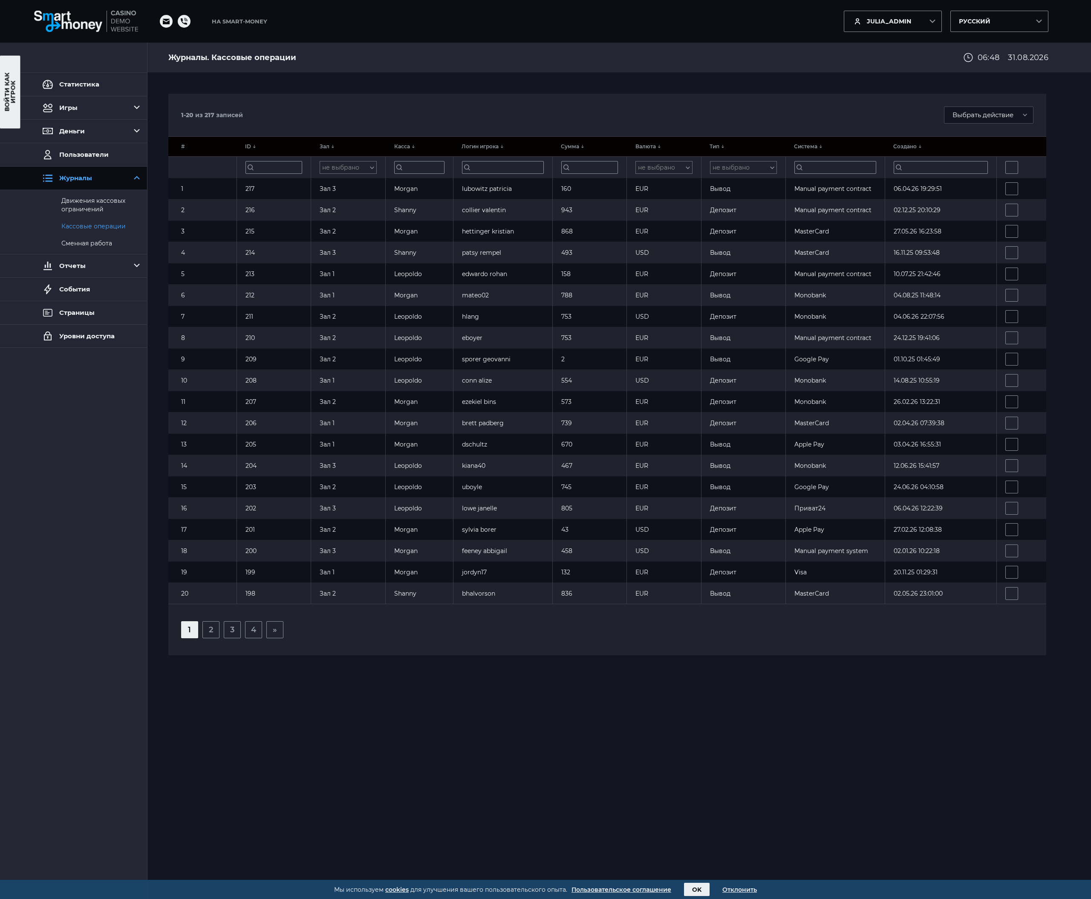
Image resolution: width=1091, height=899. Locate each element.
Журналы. (189, 57)
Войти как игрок (10, 92)
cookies (397, 889)
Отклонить (739, 889)
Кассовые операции (93, 226)
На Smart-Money (239, 21)
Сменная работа (86, 243)
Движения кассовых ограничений (93, 205)
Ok (697, 889)
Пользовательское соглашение (621, 889)
